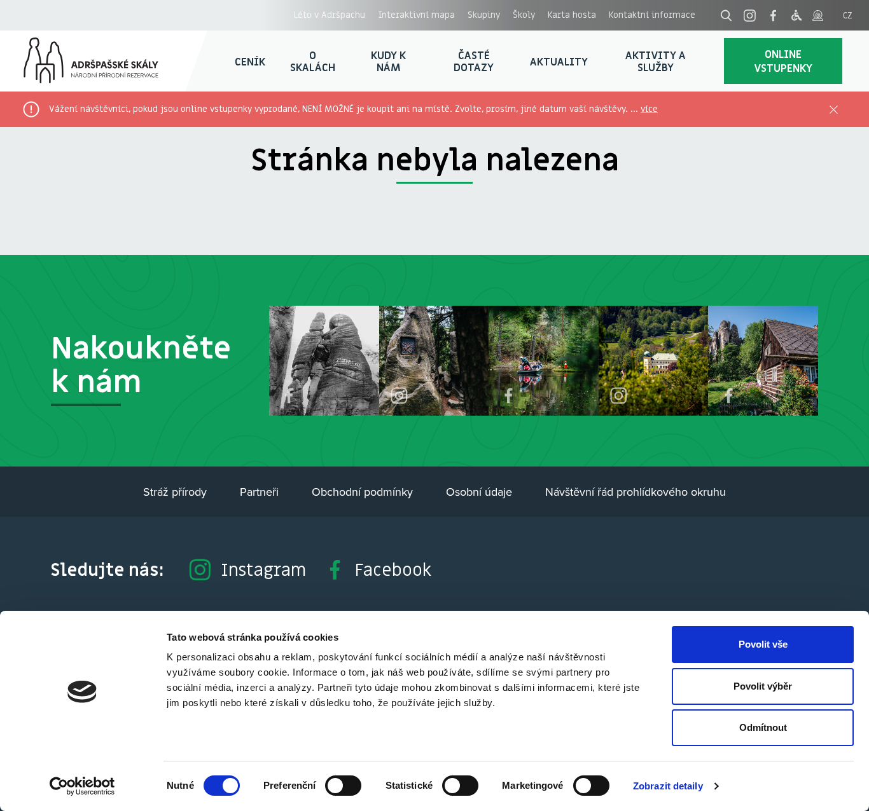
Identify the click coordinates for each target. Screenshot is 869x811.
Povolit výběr (762, 686)
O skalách (312, 61)
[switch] (343, 785)
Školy (524, 15)
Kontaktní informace (652, 15)
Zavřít (833, 109)
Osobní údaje (479, 492)
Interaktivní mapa (416, 15)
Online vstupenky (783, 61)
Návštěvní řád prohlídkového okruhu (635, 492)
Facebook (393, 569)
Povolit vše (763, 644)
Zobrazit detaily (668, 785)
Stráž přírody (175, 492)
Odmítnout (763, 727)
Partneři (259, 492)
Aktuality (559, 61)
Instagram (263, 569)
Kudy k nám (388, 61)
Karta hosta (572, 15)
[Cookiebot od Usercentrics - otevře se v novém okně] (82, 786)
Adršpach (103, 61)
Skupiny (484, 15)
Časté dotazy (474, 61)
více (649, 109)
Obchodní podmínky (362, 492)
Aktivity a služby (655, 61)
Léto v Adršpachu (329, 15)
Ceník (250, 61)
